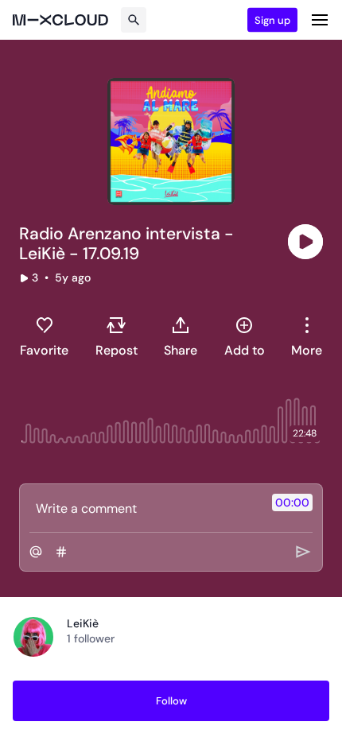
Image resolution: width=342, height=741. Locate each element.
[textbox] (144, 508)
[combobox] (306, 336)
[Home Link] (60, 19)
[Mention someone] (35, 551)
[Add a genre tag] (61, 551)
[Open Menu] (319, 19)
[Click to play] (305, 241)
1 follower (91, 638)
